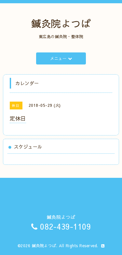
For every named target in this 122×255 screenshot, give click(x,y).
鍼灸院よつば (61, 23)
